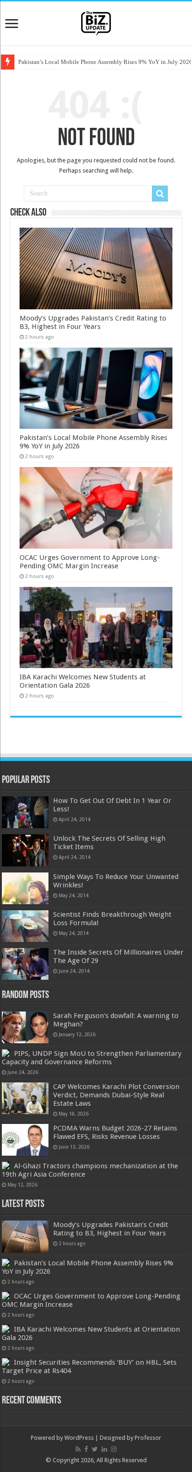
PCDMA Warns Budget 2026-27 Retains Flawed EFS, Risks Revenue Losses (115, 1132)
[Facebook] (86, 1449)
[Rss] (78, 1449)
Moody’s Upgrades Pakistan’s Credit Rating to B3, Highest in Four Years (93, 322)
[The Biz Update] (96, 22)
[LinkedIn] (104, 1449)
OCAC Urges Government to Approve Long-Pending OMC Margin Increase (90, 561)
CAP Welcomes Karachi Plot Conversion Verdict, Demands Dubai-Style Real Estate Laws (116, 1095)
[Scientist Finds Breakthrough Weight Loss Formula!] (25, 926)
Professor (148, 1437)
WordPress (79, 1437)
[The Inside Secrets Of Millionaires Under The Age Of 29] (25, 964)
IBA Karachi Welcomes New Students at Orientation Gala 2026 (83, 681)
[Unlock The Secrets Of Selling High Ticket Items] (25, 850)
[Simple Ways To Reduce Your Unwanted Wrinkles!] (25, 888)
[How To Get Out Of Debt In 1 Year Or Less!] (25, 812)
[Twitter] (95, 1449)
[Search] (160, 194)
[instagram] (113, 1449)
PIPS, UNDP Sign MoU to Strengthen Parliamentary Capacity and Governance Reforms (91, 1057)
